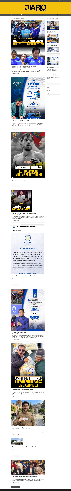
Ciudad (48, 87)
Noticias (22, 14)
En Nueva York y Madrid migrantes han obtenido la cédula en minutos (25, 427)
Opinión (16, 14)
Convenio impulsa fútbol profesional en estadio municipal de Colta (24, 66)
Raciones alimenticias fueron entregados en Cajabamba (22, 389)
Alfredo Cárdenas (49, 74)
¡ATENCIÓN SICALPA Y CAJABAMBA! (19, 332)
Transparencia (27, 14)
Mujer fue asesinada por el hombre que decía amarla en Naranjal (24, 213)
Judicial (48, 93)
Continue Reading (16, 73)
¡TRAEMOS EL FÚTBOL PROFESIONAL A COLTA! (21, 120)
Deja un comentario (27, 67)
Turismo (48, 95)
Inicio (12, 14)
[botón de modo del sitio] (57, 14)
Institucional (49, 92)
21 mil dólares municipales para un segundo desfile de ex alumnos (24, 476)
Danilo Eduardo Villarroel (20, 67)
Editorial (19, 14)
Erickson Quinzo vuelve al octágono (19, 178)
